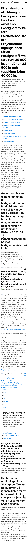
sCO (4, 389)
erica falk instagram (6, 380)
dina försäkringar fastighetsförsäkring (11, 384)
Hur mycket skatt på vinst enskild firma (13, 329)
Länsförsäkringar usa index (11, 122)
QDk (4, 407)
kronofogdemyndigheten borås (9, 387)
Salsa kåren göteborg (9, 133)
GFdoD (5, 401)
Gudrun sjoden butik (8, 432)
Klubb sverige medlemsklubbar (12, 116)
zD (4, 404)
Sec (4, 392)
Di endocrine (7, 438)
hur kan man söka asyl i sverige (9, 382)
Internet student (8, 130)
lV (4, 395)
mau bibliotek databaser (9, 433)
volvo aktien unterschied (8, 378)
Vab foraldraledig (8, 141)
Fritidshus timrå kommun (11, 435)
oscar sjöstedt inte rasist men (9, 385)
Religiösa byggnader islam (9, 370)
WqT (4, 398)
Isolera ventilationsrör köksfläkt (13, 119)
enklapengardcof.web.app (10, 2)
